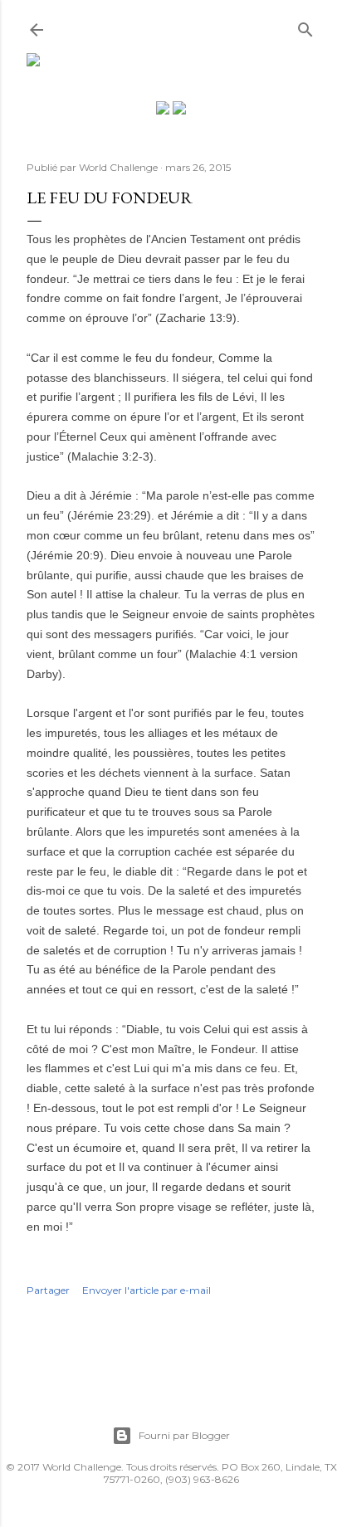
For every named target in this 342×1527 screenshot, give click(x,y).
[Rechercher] (305, 26)
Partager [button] (48, 1290)
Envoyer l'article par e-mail (146, 1290)
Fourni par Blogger (184, 1435)
